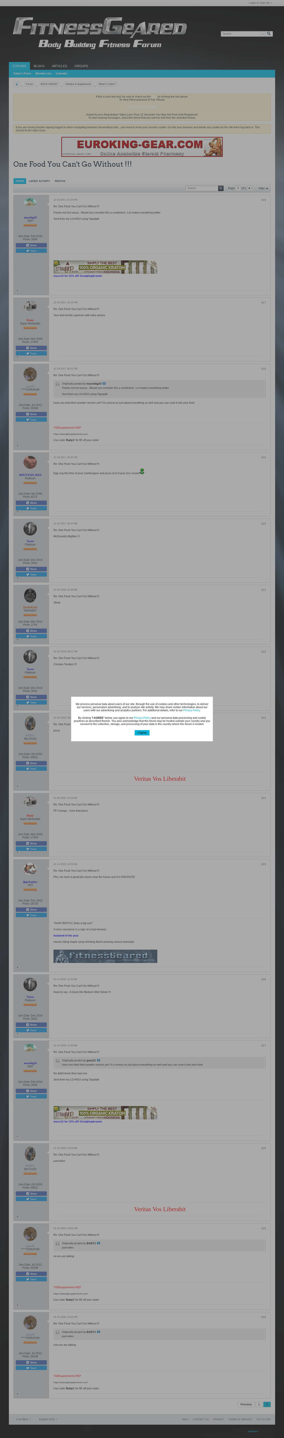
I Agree (142, 732)
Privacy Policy (191, 710)
